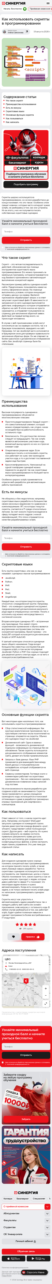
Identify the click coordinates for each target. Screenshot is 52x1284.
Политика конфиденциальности (15, 1268)
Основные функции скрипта (20, 115)
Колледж (8, 1199)
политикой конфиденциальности (18, 249)
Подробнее (7, 1276)
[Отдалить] (45, 995)
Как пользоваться (14, 118)
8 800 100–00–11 (28, 969)
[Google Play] (38, 1259)
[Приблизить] (45, 988)
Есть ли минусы (13, 108)
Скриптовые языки (15, 111)
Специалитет (39, 1199)
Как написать (12, 122)
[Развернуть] (45, 1003)
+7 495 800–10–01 (15, 969)
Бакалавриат (22, 1199)
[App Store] (14, 1259)
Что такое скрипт (14, 100)
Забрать (26, 1119)
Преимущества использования (21, 104)
